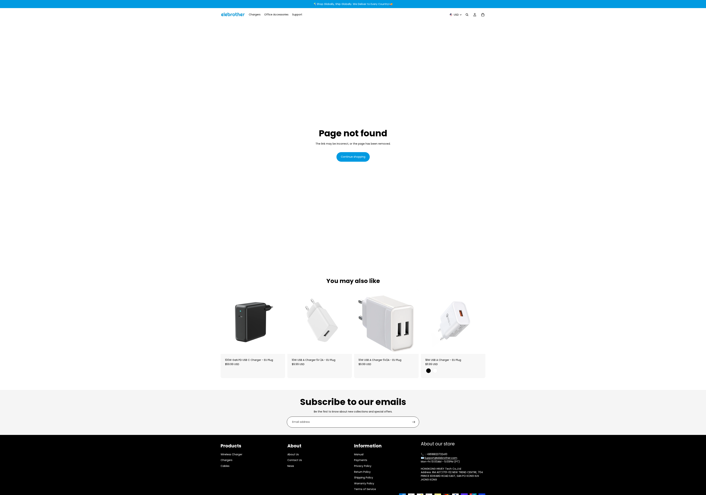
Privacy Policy (362, 466)
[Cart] (483, 15)
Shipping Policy (363, 477)
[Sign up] (414, 422)
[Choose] (479, 348)
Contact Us (294, 460)
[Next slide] (279, 322)
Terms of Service (365, 489)
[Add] (279, 348)
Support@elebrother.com (441, 458)
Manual (358, 454)
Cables (225, 466)
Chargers (226, 460)
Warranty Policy (364, 483)
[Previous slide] (226, 322)
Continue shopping (353, 157)
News (290, 466)
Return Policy (362, 472)
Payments (360, 460)
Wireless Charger (231, 454)
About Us (293, 454)
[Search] (467, 15)
